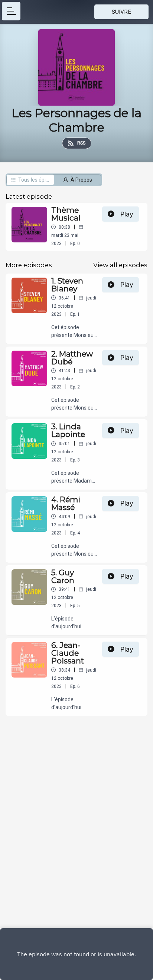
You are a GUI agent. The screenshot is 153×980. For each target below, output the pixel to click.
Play (126, 214)
